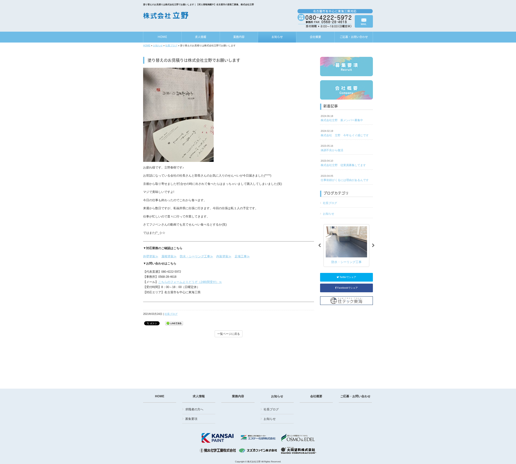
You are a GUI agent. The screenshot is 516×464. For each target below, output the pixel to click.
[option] (346, 245)
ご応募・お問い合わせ (355, 396)
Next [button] (373, 245)
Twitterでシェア (347, 277)
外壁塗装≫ (150, 256)
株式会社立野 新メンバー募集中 (342, 118)
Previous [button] (319, 245)
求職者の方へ (194, 409)
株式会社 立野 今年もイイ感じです (345, 133)
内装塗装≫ (223, 256)
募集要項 (191, 418)
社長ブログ (171, 45)
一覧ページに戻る (228, 333)
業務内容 (238, 396)
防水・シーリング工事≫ (196, 256)
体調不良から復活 (332, 148)
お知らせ (158, 45)
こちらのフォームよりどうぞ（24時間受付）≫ (190, 282)
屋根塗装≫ (169, 256)
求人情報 (199, 396)
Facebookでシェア (347, 287)
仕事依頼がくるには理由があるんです (345, 178)
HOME (146, 45)
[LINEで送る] (174, 323)
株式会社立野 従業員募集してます (343, 163)
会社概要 (316, 396)
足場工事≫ (242, 256)
